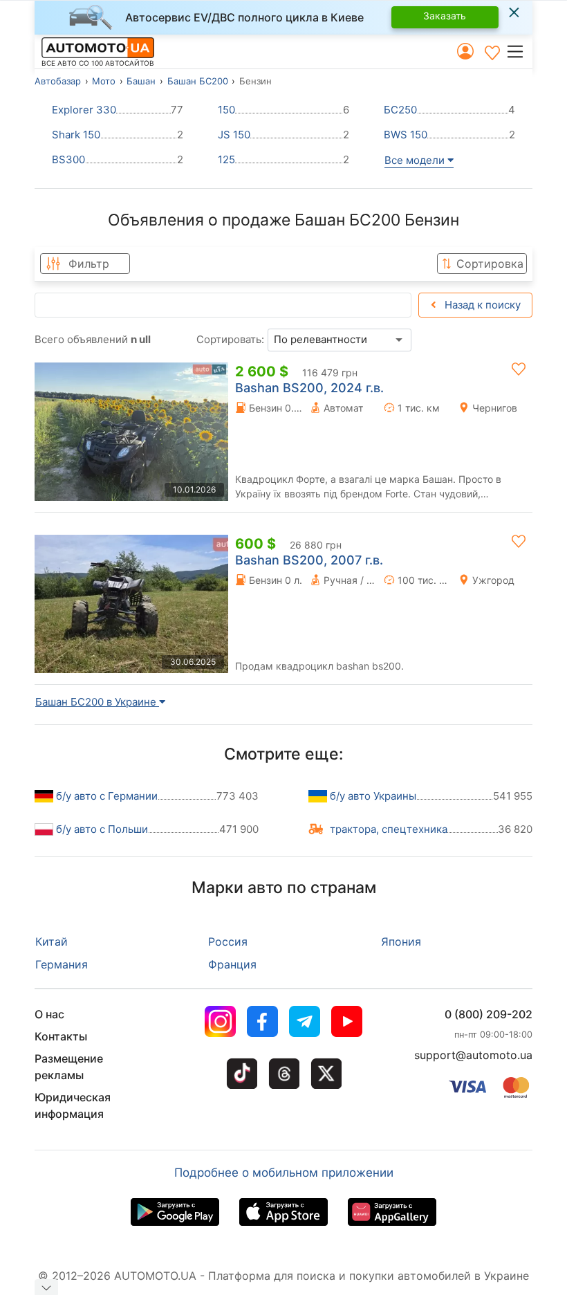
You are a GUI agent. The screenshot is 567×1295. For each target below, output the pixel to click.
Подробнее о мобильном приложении (283, 1172)
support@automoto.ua (473, 1055)
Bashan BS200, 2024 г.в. (309, 387)
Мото (103, 80)
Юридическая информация (73, 1105)
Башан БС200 (197, 80)
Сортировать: (230, 339)
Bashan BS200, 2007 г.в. (309, 560)
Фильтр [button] (88, 263)
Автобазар (58, 80)
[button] (518, 51)
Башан (141, 80)
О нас (49, 1014)
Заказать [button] (444, 15)
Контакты (61, 1036)
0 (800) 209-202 (488, 1014)
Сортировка (489, 263)
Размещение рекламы (69, 1066)
